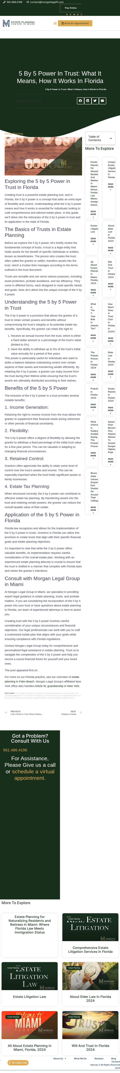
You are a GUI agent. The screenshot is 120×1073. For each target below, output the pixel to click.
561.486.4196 (15, 750)
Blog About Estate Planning (32, 89)
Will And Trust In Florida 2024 (90, 1048)
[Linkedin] (77, 14)
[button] (55, 23)
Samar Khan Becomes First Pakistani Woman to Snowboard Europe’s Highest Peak (114, 437)
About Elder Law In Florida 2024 (90, 999)
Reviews (99, 1058)
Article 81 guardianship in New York (57, 686)
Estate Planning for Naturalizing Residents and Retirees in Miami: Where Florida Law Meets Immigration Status (30, 924)
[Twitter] (70, 14)
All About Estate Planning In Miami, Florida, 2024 (30, 1048)
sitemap (94, 1065)
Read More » (93, 214)
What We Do (80, 1058)
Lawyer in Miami (23, 24)
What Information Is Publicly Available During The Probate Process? (96, 433)
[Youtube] (74, 14)
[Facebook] (67, 14)
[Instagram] (81, 14)
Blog (113, 1058)
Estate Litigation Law (95, 228)
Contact (116, 1061)
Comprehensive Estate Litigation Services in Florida (90, 950)
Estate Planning (23, 22)
